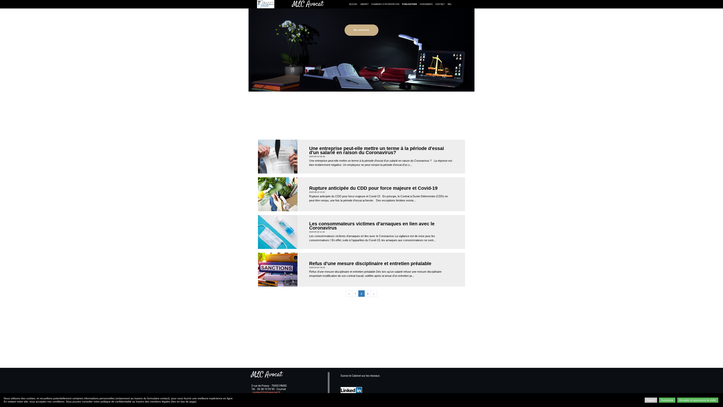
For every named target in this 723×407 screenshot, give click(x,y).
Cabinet (364, 4)
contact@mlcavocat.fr (266, 392)
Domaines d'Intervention (385, 4)
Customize (667, 400)
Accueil (353, 4)
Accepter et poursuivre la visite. (697, 400)
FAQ (449, 4)
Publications (409, 4)
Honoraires (426, 4)
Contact (440, 4)
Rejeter (651, 400)
